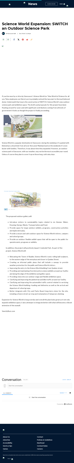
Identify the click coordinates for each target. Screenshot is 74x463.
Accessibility (7, 443)
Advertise (6, 440)
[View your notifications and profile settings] (70, 393)
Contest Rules (42, 446)
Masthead (40, 443)
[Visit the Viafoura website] (68, 404)
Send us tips (7, 446)
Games (5, 449)
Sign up (69, 379)
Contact (40, 437)
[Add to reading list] (8, 40)
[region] (37, 392)
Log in (64, 379)
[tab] (7, 393)
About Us (6, 437)
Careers (40, 449)
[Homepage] (7, 429)
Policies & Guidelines (44, 440)
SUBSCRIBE (51, 4)
